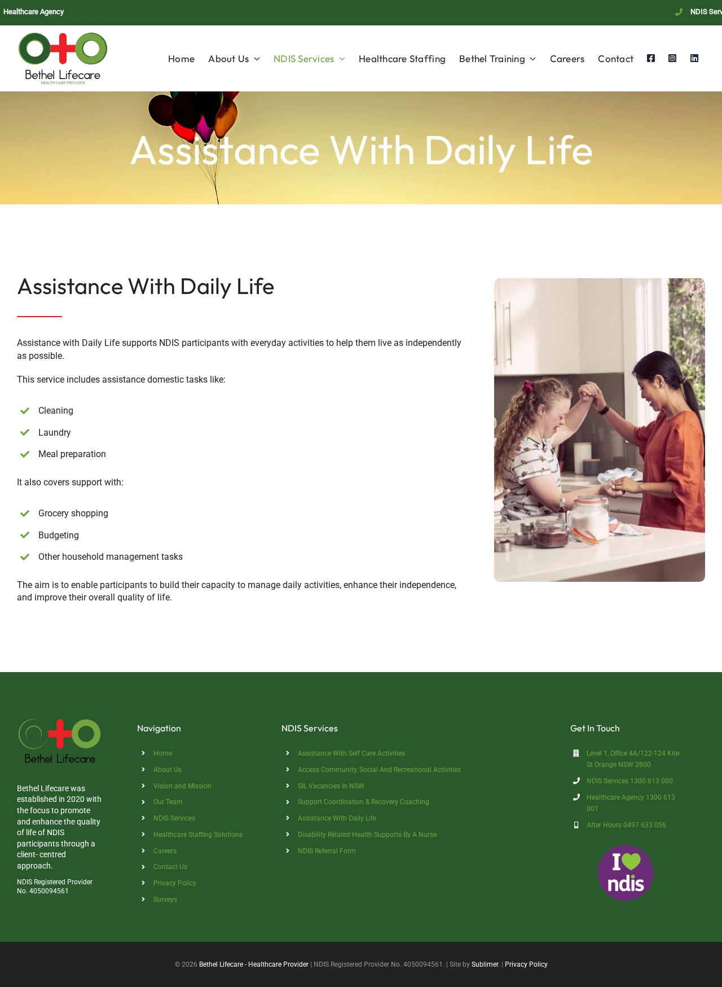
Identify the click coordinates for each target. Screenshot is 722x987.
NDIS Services (174, 818)
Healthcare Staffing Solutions (198, 835)
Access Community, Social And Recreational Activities (379, 770)
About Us (167, 770)
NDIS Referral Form (327, 851)
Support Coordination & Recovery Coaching (363, 802)
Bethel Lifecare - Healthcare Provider (254, 964)
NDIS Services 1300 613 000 (630, 781)
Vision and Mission (182, 786)
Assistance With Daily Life (337, 818)
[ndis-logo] (625, 849)
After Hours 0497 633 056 (626, 825)
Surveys (165, 899)
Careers (165, 851)
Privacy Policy (174, 883)
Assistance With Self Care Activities (351, 753)
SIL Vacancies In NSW (331, 786)
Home (162, 753)
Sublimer (485, 964)
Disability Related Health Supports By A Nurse (367, 835)
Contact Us (170, 867)
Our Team (168, 802)
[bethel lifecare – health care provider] (60, 721)
